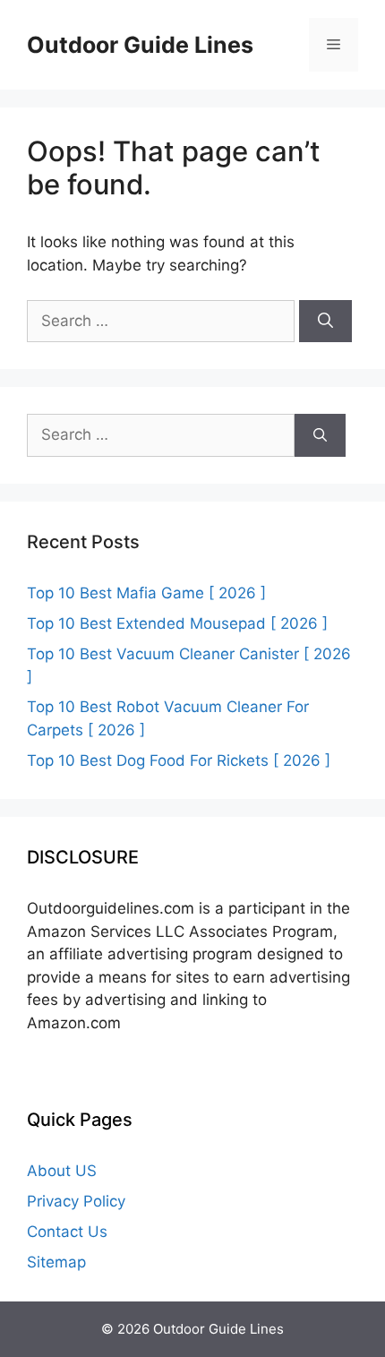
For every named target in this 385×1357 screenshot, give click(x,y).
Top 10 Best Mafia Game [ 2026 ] (146, 593)
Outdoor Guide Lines (140, 44)
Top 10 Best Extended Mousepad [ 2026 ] (177, 623)
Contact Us (67, 1232)
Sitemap (56, 1262)
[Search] (325, 321)
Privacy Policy (76, 1201)
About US (62, 1171)
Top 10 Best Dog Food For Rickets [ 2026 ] (178, 760)
